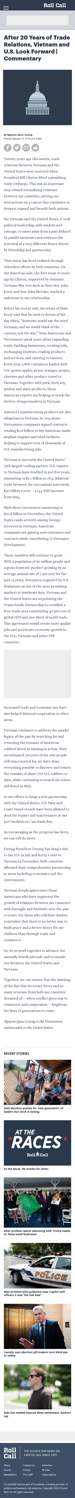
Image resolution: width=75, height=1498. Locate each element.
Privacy (27, 1470)
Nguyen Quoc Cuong (19, 135)
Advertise (47, 1465)
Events (7, 1470)
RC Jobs (46, 1470)
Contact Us (29, 1465)
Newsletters (10, 1474)
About (7, 1465)
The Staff (27, 1474)
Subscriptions (49, 1474)
